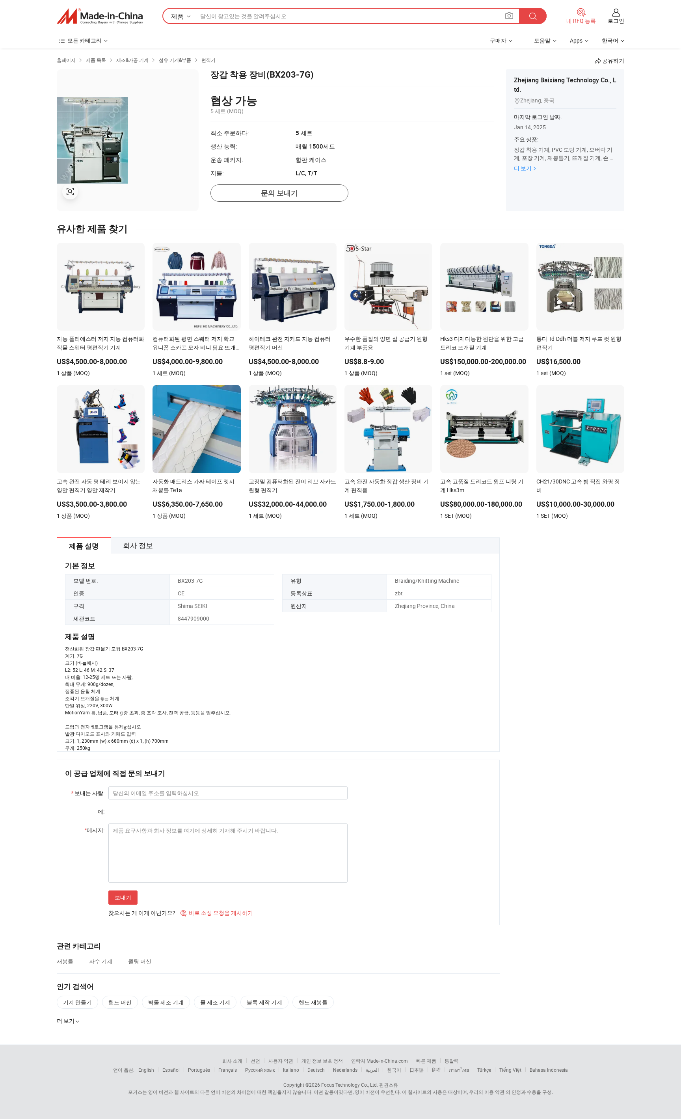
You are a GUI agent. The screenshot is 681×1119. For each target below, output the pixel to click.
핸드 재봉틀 (313, 1002)
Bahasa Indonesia (549, 1070)
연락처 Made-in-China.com (379, 1061)
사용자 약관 (280, 1061)
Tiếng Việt (510, 1070)
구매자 (498, 40)
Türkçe (484, 1070)
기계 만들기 (77, 1002)
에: (101, 811)
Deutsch (316, 1070)
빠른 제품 (426, 1061)
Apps (576, 40)
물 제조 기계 (215, 1002)
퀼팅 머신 (139, 961)
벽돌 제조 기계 (166, 1002)
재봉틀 (65, 961)
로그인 (616, 20)
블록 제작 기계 (264, 1002)
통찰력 (452, 1061)
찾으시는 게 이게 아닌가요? (141, 912)
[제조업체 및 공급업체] (100, 16)
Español (171, 1070)
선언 (255, 1061)
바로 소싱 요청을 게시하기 (216, 912)
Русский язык (260, 1070)
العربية (372, 1070)
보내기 (123, 897)
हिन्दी (436, 1070)
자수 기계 (100, 961)
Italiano (291, 1070)
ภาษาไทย (459, 1070)
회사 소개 (232, 1061)
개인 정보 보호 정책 (322, 1061)
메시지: (94, 830)
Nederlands (345, 1070)
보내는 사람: (87, 793)
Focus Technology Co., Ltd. (349, 1085)
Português (199, 1070)
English (146, 1070)
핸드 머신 (120, 1002)
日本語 (416, 1070)
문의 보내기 (279, 193)
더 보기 (523, 168)
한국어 (394, 1070)
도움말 (542, 40)
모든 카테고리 (84, 40)
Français (227, 1070)
